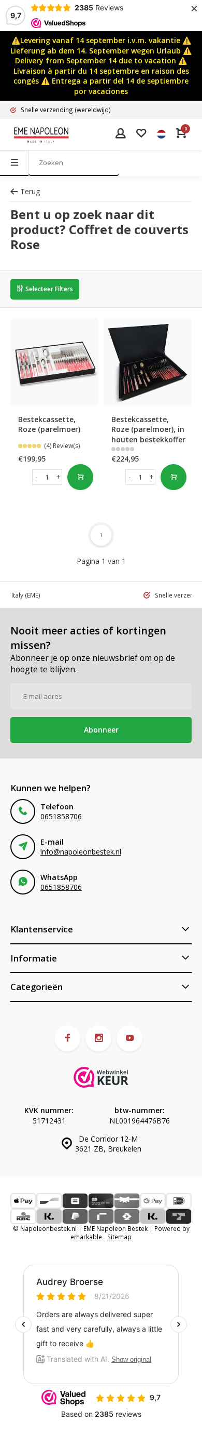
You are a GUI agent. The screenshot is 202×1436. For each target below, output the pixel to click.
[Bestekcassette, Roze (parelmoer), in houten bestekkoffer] (148, 362)
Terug (30, 191)
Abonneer (101, 730)
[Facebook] (67, 1038)
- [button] (36, 477)
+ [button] (58, 477)
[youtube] (129, 1038)
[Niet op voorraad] (80, 477)
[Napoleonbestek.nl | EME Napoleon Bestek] (41, 134)
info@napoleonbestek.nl (80, 852)
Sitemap (119, 1236)
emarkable (86, 1236)
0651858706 (61, 816)
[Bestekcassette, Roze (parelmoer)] (54, 362)
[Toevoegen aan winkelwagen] (173, 477)
